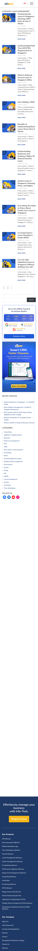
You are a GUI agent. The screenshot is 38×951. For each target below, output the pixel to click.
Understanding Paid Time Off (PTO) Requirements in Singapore (26, 49)
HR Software (6, 839)
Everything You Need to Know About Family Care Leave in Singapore (27, 209)
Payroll (6, 482)
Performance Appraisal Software (13, 869)
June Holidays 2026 (26, 102)
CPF (5, 444)
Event (6, 456)
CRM (5, 447)
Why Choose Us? (8, 925)
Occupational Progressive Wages (13, 940)
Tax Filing (7, 485)
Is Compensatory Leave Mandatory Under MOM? (25, 235)
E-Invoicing (7, 453)
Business (7, 438)
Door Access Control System (13, 450)
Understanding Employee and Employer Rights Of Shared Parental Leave (26, 156)
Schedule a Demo (19, 336)
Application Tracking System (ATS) (13, 899)
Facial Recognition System (13, 459)
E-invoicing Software (9, 884)
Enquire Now (19, 819)
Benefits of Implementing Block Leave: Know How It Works (26, 128)
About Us (5, 922)
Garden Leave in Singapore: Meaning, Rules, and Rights (26, 183)
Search (31, 300)
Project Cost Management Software (14, 873)
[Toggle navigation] (31, 3)
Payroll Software (7, 854)
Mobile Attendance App (10, 846)
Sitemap (5, 948)
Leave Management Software (12, 858)
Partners (5, 933)
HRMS (6, 476)
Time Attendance (10, 488)
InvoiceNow (6, 880)
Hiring (6, 470)
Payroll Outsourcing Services (11, 896)
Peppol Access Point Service (11, 892)
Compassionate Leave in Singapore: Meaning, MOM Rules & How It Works (26, 19)
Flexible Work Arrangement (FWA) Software (17, 903)
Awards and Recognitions (10, 929)
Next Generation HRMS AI (11, 843)
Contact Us (5, 944)
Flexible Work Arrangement (13, 462)
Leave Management (10, 479)
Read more (21, 39)
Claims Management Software (12, 862)
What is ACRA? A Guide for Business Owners (19, 423)
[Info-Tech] (9, 3)
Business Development (12, 441)
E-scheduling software (9, 865)
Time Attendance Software (11, 850)
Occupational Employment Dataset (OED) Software (16, 908)
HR (5, 473)
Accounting (7, 432)
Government (8, 464)
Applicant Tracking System (13, 435)
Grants (6, 467)
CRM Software (7, 888)
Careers (4, 937)
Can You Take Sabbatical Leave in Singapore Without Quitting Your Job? (26, 263)
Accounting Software (9, 877)
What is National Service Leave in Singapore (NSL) (25, 77)
